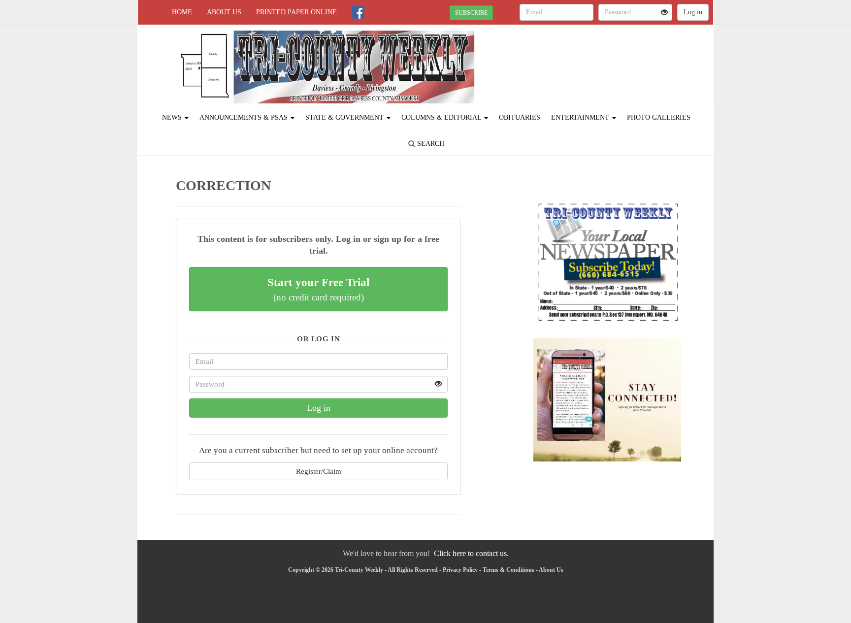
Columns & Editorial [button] (442, 117)
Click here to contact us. (471, 553)
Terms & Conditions (508, 569)
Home (182, 12)
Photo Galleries (658, 117)
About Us (224, 12)
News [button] (173, 117)
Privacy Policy (460, 569)
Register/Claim (318, 471)
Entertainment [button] (581, 117)
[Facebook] (358, 12)
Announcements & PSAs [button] (244, 117)
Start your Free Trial (318, 289)
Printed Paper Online (296, 12)
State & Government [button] (345, 117)
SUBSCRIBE (471, 12)
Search (429, 143)
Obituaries (519, 117)
